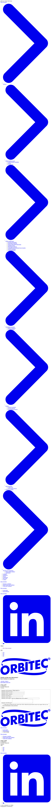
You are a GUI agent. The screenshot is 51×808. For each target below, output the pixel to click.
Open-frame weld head (12, 243)
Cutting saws (10, 487)
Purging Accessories (12, 407)
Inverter (9, 163)
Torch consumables (12, 250)
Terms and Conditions (7, 586)
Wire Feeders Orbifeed (12, 246)
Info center (5, 578)
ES (3, 653)
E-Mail (6, 697)
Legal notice (5, 590)
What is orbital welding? (10, 571)
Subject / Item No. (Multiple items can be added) (14, 698)
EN (1, 650)
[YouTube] (3, 643)
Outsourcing (5, 577)
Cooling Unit (10, 164)
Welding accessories (9, 489)
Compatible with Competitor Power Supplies (17, 247)
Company (5, 573)
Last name (7, 693)
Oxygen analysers (11, 408)
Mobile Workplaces (12, 328)
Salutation (6, 690)
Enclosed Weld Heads (12, 242)
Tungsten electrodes (12, 249)
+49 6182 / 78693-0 (4, 681)
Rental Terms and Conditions (8, 584)
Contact (4, 579)
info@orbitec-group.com (5, 682)
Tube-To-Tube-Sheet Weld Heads (14, 244)
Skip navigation (3, 2)
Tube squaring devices (12, 488)
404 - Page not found (7, 648)
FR (3, 654)
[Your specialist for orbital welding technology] (25, 675)
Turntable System (11, 245)
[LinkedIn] (27, 642)
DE (3, 652)
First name (7, 691)
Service (4, 576)
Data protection (6, 591)
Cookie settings (6, 732)
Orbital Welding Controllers (13, 162)
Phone (6, 695)
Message (6, 702)
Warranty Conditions (7, 583)
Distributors (5, 575)
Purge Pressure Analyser (13, 409)
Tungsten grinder (11, 329)
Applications (7, 572)
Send (3, 707)
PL (3, 656)
